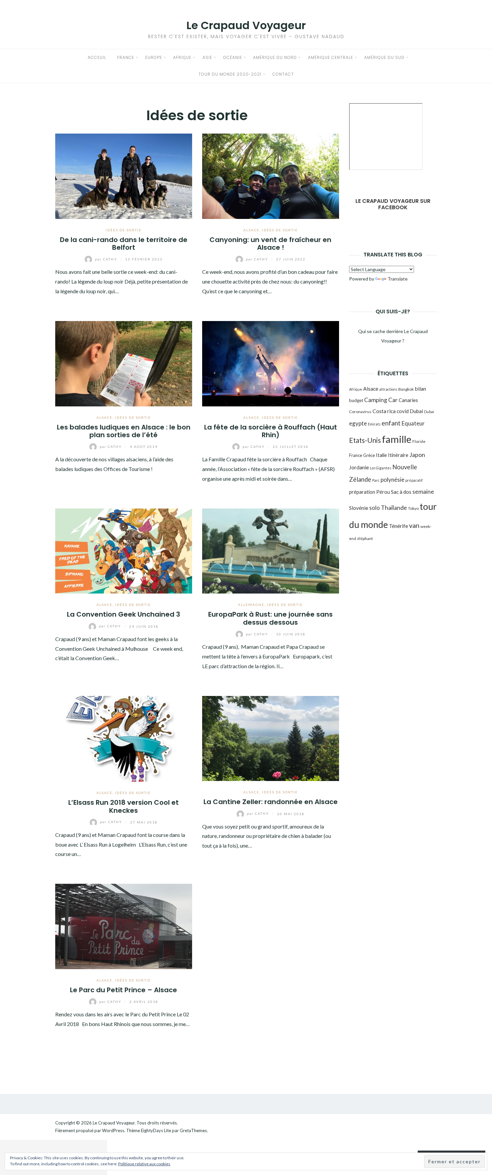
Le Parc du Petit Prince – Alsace (123, 990)
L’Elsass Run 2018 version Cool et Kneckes (123, 806)
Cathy (106, 259)
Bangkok (406, 389)
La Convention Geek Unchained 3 (123, 614)
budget (356, 400)
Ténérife (398, 526)
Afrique (182, 57)
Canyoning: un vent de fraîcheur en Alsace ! (270, 243)
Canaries (408, 400)
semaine (423, 491)
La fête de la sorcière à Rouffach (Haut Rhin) (270, 431)
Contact (283, 74)
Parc (376, 480)
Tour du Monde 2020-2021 (229, 74)
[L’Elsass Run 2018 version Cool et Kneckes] (123, 738)
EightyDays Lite (156, 1130)
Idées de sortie (124, 230)
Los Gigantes (380, 468)
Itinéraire (398, 455)
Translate (398, 279)
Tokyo (413, 508)
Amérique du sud (384, 57)
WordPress (113, 1130)
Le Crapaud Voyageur (246, 25)
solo (374, 507)
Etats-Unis (365, 440)
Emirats (374, 424)
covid (403, 411)
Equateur (413, 423)
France (125, 57)
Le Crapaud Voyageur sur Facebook (392, 204)
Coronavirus (360, 411)
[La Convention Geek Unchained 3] (123, 550)
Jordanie (359, 467)
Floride (418, 441)
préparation (362, 492)
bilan (420, 388)
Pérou (383, 492)
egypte (358, 423)
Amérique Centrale (330, 57)
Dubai (416, 411)
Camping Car (381, 399)
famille (396, 439)
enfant (391, 423)
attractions (388, 389)
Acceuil (97, 57)
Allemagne (251, 605)
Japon (417, 454)
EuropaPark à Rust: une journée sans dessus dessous (270, 618)
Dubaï (429, 411)
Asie (207, 57)
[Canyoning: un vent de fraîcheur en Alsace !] (270, 175)
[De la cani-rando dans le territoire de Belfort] (123, 175)
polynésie (392, 479)
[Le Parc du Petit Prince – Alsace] (123, 926)
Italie (381, 455)
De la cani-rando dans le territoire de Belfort (123, 243)
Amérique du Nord (275, 57)
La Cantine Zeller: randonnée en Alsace (270, 801)
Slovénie (358, 508)
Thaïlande (394, 507)
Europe (153, 57)
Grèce (369, 455)
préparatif (414, 480)
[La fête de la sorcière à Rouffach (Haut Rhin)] (270, 363)
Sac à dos (401, 492)
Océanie (232, 57)
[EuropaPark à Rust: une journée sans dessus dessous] (270, 550)
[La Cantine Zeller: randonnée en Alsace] (270, 737)
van (414, 525)
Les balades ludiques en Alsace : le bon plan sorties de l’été (123, 431)
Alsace (251, 230)
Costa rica (384, 411)
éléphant (365, 538)
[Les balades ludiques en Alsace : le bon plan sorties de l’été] (123, 363)
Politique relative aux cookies (144, 1163)
